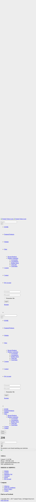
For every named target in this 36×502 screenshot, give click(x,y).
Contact (6, 491)
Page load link (5, 500)
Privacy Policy (8, 489)
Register (6, 304)
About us (6, 486)
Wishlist (6, 471)
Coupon (6, 472)
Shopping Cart (8, 474)
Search (6, 477)
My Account (7, 479)
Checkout (7, 476)
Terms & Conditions (9, 487)
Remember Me (10, 298)
